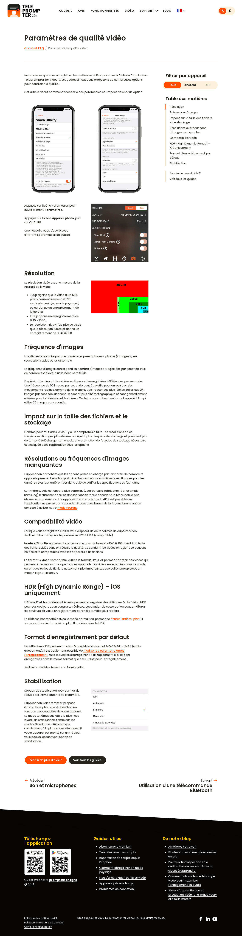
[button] (181, 10)
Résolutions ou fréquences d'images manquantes (188, 130)
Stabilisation (178, 163)
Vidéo (129, 11)
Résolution (177, 107)
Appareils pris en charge (116, 883)
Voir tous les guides (183, 179)
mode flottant (67, 508)
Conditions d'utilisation (38, 927)
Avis (81, 11)
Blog (167, 11)
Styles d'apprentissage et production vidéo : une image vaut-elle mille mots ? (192, 894)
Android (190, 85)
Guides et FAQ (34, 48)
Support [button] (147, 11)
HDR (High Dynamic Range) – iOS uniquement (190, 145)
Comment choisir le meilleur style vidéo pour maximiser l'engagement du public (191, 880)
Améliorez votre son (182, 847)
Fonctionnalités (105, 11)
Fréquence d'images (184, 112)
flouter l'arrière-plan (125, 619)
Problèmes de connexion (116, 889)
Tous (172, 85)
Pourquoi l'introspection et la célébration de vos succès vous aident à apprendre (190, 866)
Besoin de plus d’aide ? (185, 173)
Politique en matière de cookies (43, 922)
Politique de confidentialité (40, 918)
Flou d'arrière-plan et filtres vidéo (122, 878)
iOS (208, 85)
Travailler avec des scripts (117, 852)
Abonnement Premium (115, 847)
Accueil (65, 11)
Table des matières (186, 99)
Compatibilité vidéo (183, 138)
